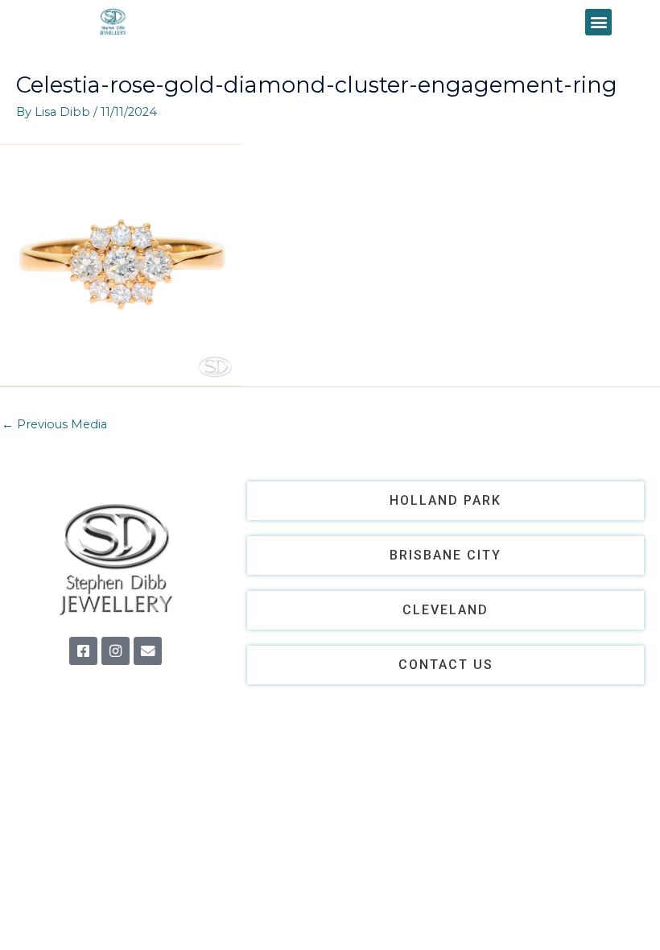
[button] (598, 22)
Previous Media (54, 424)
